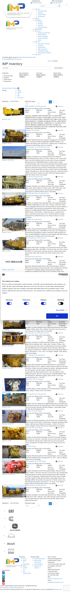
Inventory (37, 9)
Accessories (41, 16)
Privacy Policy (4, 587)
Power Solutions (42, 27)
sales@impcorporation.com (56, 582)
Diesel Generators (39, 558)
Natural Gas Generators (37, 561)
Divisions (40, 45)
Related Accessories (16, 59)
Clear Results (58, 68)
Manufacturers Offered (44, 53)
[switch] (26, 303)
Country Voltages (43, 36)
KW (18, 96)
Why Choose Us (42, 49)
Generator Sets (42, 11)
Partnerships (41, 47)
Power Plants (42, 14)
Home (50, 61)
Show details (60, 310)
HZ (18, 94)
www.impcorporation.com (55, 578)
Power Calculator (43, 38)
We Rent (40, 25)
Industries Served (43, 51)
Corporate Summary (44, 44)
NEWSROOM (38, 29)
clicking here (58, 589)
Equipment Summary (44, 33)
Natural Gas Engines (37, 567)
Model (19, 92)
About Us (37, 42)
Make (19, 90)
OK (57, 316)
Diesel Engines (38, 564)
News (39, 40)
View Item (60, 106)
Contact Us (37, 54)
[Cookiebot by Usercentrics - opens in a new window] (60, 274)
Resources (37, 31)
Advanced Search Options (9, 88)
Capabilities (37, 20)
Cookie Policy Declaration (16, 587)
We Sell (40, 24)
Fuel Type (20, 98)
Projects (36, 18)
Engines (40, 13)
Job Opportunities (27, 572)
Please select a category (24, 76)
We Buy (40, 22)
